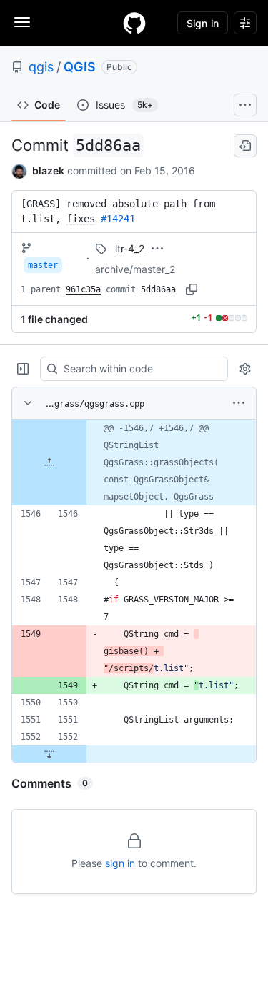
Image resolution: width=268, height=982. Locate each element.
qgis (41, 66)
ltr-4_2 (129, 248)
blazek (48, 170)
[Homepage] (134, 22)
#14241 (118, 218)
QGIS (80, 66)
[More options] (238, 403)
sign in (120, 863)
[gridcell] (134, 462)
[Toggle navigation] (22, 22)
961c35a (83, 289)
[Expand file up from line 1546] (49, 462)
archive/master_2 (135, 269)
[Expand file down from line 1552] (49, 754)
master (43, 265)
